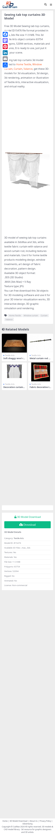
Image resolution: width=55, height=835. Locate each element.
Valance (28, 68)
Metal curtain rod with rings (40, 359)
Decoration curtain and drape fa (14, 388)
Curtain (18, 68)
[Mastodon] (5, 40)
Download (29, 524)
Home (5, 821)
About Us (33, 821)
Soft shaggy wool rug (14, 359)
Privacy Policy (45, 821)
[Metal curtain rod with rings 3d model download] (40, 343)
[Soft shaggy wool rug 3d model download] (14, 343)
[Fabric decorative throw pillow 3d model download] (40, 371)
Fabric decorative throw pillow (41, 388)
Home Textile (23, 64)
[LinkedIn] (5, 53)
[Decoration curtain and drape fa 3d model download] (14, 371)
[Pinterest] (5, 47)
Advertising (27, 823)
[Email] (5, 59)
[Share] (5, 65)
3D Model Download (19, 821)
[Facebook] (5, 34)
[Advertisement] (27, 119)
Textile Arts (10, 355)
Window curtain (31, 315)
